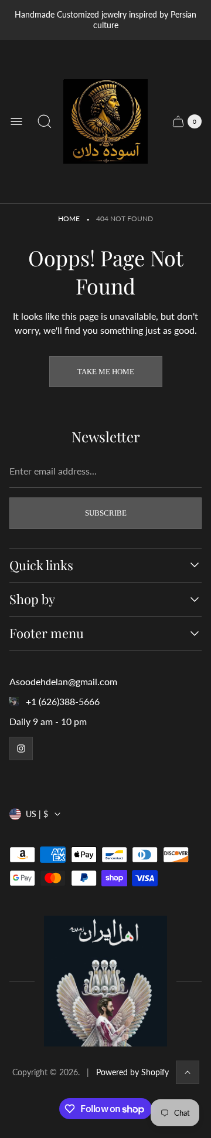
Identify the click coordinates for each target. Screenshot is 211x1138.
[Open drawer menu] (16, 121)
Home (69, 218)
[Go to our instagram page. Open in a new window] (21, 748)
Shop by (32, 599)
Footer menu (46, 633)
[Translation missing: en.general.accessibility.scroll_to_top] (187, 1072)
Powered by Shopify (132, 1072)
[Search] (44, 121)
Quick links (41, 565)
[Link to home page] (105, 981)
